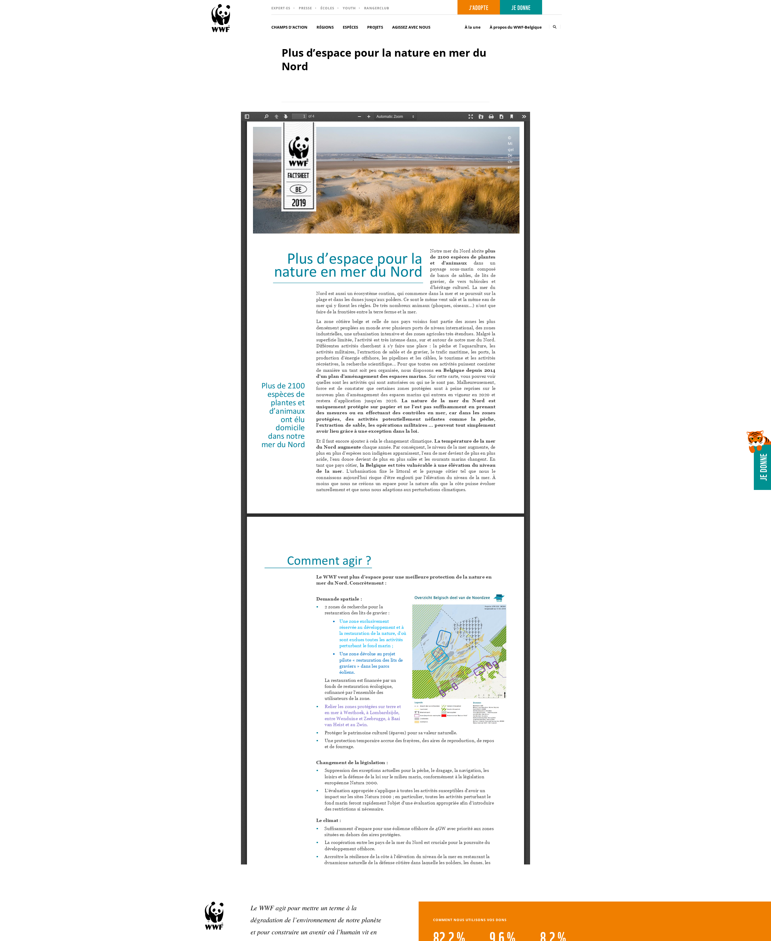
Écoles (327, 8)
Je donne (521, 7)
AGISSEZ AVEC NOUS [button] (411, 27)
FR (554, 7)
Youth (349, 8)
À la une (473, 27)
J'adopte (479, 7)
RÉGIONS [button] (325, 27)
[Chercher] (555, 26)
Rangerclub (376, 8)
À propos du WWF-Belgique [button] (516, 27)
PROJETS (375, 27)
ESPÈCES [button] (350, 27)
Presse (305, 8)
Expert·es (280, 8)
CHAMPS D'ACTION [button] (289, 27)
